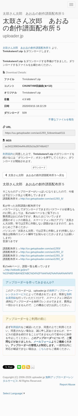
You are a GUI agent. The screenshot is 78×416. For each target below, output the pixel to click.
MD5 (8, 140)
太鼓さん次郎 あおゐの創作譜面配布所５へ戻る (36, 175)
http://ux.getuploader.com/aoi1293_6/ (41, 198)
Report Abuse (67, 384)
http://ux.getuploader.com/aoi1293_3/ (41, 255)
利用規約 (8, 153)
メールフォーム (42, 341)
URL (8, 127)
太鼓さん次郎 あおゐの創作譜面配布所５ (34, 13)
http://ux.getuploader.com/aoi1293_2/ (41, 251)
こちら (42, 348)
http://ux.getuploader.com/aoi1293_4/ (41, 259)
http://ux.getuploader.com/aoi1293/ (40, 248)
